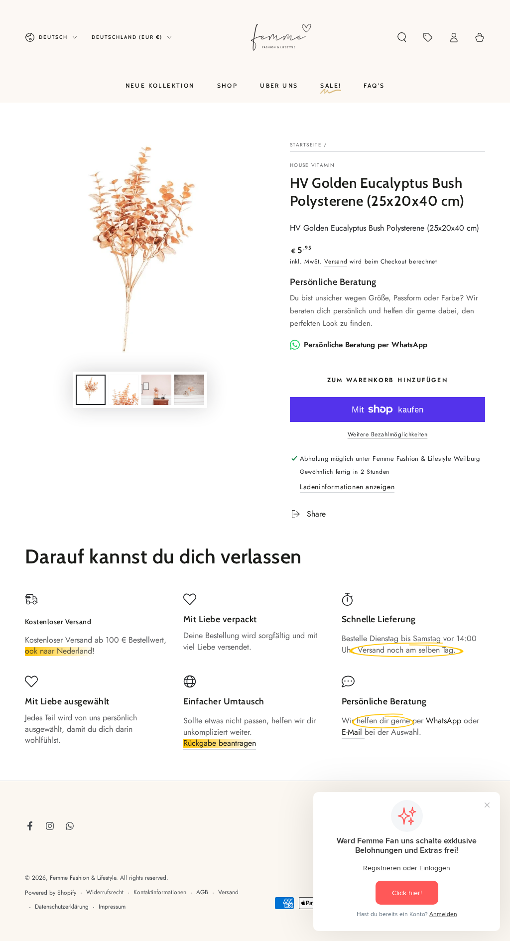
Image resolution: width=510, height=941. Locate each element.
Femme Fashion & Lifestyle (83, 877)
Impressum (112, 907)
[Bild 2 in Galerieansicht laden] (123, 390)
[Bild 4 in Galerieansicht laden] (189, 390)
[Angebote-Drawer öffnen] (428, 37)
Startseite (306, 144)
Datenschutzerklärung (62, 907)
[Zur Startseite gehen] (281, 37)
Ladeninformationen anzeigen (347, 487)
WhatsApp (445, 720)
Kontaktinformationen (159, 892)
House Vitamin (312, 165)
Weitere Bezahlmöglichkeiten (388, 434)
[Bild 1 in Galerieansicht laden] (91, 390)
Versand (335, 261)
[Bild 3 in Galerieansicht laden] (156, 390)
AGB (202, 892)
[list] (255, 675)
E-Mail (353, 732)
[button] (402, 37)
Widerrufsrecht (105, 892)
